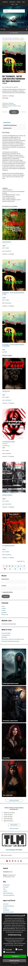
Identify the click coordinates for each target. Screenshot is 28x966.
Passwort (4, 585)
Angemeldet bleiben (8, 592)
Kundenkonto (6, 885)
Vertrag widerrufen (14, 112)
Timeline (4, 610)
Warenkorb (5, 887)
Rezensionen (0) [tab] (8, 128)
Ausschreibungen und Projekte (14, 849)
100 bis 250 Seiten (8, 814)
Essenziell (9, 949)
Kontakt (18, 2)
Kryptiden (19, 105)
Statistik (20, 949)
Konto (23, 2)
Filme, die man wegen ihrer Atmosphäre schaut (13, 639)
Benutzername (5, 579)
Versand (5, 891)
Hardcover (15, 105)
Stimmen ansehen (14, 828)
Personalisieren (14, 963)
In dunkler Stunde (6, 635)
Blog (16, 4)
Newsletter (4, 612)
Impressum (5, 2)
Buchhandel (6, 910)
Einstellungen (11, 932)
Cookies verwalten (7, 855)
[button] (23, 44)
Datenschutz (12, 2)
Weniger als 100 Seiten (9, 812)
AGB (4, 889)
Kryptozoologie (13, 104)
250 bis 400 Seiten (8, 816)
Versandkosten (14, 87)
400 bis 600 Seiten (8, 818)
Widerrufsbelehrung (8, 893)
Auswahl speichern (14, 960)
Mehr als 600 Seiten (8, 820)
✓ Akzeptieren (15, 956)
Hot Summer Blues (6, 633)
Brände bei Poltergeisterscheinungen (10, 641)
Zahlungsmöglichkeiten (8, 895)
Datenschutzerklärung (8, 906)
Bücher (10, 38)
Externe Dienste (10, 952)
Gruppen (4, 608)
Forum (3, 606)
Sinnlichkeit (4, 637)
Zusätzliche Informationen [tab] (10, 125)
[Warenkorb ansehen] (26, 29)
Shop (12, 4)
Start (3, 38)
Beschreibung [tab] (7, 122)
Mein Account (5, 614)
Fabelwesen (10, 105)
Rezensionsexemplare (8, 912)
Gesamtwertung (5, 445)
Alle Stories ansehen (14, 800)
